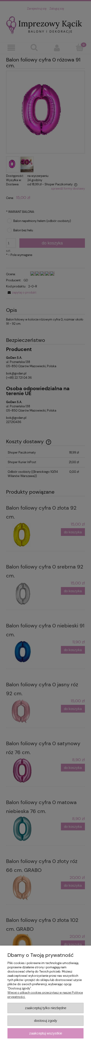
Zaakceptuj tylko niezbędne (45, 1008)
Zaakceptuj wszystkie (45, 1033)
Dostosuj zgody (45, 1021)
